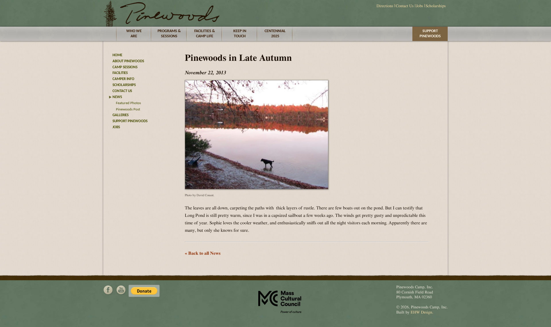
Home (117, 55)
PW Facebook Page (108, 290)
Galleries (120, 115)
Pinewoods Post (128, 109)
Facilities (120, 73)
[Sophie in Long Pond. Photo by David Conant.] (256, 188)
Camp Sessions (124, 67)
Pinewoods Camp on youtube (121, 290)
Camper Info (123, 79)
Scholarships (436, 6)
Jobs (419, 6)
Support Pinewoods (430, 33)
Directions (385, 6)
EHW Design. (422, 312)
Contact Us (405, 6)
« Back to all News (203, 253)
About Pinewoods (128, 61)
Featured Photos (128, 103)
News (117, 97)
